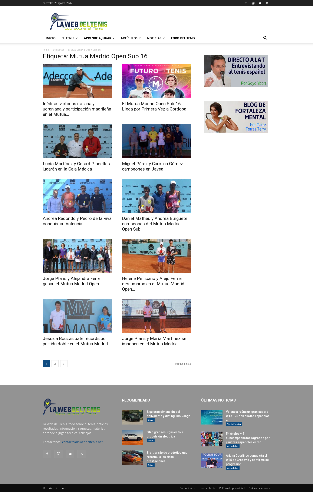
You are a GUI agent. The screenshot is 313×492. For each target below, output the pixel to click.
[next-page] (63, 363)
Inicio (46, 50)
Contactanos (187, 488)
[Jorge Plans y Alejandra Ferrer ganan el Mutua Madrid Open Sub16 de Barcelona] (77, 256)
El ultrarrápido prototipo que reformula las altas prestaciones (167, 457)
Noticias (154, 38)
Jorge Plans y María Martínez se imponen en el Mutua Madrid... (154, 341)
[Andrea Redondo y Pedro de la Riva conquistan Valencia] (77, 196)
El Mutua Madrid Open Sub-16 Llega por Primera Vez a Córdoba (154, 106)
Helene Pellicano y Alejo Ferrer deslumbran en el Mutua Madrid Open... (153, 284)
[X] (267, 3)
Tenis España (234, 424)
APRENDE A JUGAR (97, 38)
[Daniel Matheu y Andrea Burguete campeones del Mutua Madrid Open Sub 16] (156, 196)
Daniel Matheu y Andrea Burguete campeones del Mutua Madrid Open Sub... (154, 224)
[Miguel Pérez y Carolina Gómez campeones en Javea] (156, 141)
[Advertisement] (192, 21)
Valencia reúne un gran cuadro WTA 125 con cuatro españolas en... (248, 416)
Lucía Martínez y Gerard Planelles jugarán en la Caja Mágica (76, 166)
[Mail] (260, 3)
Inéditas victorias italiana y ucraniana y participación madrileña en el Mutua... (77, 109)
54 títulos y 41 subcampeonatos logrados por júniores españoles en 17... (248, 438)
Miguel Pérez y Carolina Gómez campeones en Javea (152, 166)
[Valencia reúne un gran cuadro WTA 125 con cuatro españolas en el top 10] (212, 417)
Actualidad (232, 446)
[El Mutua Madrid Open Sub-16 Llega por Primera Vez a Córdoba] (156, 81)
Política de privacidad (231, 488)
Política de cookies (259, 488)
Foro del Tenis (207, 488)
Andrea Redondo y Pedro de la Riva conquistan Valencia (77, 221)
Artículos (129, 38)
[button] (265, 38)
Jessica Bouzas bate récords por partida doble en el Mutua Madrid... (77, 341)
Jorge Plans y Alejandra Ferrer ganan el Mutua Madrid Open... (72, 281)
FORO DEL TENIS (183, 38)
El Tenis (68, 38)
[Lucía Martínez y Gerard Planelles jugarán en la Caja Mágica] (77, 141)
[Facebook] (246, 3)
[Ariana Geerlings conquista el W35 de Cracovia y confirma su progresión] (212, 460)
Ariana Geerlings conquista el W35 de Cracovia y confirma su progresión (247, 460)
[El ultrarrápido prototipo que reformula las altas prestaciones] (132, 457)
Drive (150, 419)
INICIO (51, 38)
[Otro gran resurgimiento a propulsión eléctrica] (132, 437)
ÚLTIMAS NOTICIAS (218, 400)
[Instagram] (253, 3)
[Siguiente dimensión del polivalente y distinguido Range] (132, 417)
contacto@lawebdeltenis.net (82, 442)
